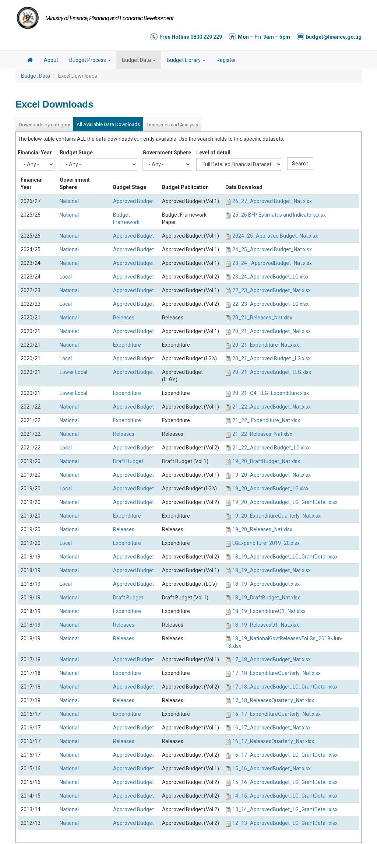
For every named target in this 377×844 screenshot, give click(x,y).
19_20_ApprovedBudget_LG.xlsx (270, 488)
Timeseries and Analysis (172, 124)
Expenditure (127, 345)
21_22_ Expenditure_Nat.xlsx (266, 420)
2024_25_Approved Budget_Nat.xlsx (275, 236)
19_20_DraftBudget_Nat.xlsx (266, 461)
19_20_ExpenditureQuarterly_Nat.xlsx (276, 516)
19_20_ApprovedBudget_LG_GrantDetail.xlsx (285, 502)
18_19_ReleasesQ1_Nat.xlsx (265, 625)
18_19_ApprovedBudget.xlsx (266, 584)
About (51, 60)
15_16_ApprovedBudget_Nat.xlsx (271, 768)
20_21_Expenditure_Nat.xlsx (265, 345)
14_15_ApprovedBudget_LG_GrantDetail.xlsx (285, 796)
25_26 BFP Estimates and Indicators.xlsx (279, 215)
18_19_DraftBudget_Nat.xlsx (266, 597)
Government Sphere (166, 152)
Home (29, 61)
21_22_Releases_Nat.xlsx (262, 434)
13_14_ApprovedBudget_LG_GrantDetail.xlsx (285, 809)
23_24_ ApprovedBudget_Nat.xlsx (272, 263)
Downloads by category (44, 124)
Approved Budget (133, 201)
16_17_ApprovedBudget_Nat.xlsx (271, 728)
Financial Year (35, 152)
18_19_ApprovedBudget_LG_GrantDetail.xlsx (285, 557)
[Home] (27, 18)
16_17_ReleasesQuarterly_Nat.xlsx (273, 741)
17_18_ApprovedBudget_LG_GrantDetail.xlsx (285, 687)
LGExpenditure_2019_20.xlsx (266, 543)
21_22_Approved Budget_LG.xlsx (271, 448)
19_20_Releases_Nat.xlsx (262, 529)
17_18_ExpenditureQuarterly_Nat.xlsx (276, 673)
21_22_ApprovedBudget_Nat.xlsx (271, 407)
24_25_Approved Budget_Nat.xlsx (272, 249)
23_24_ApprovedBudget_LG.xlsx (270, 277)
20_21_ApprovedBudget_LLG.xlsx (271, 372)
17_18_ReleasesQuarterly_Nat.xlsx (273, 700)
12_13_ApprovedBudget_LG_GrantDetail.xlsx (285, 823)
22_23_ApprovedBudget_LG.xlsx (270, 304)
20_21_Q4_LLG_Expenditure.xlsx (270, 393)
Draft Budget (128, 461)
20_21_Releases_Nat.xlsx (262, 318)
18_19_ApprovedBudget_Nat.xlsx (271, 570)
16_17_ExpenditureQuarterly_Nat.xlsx (276, 714)
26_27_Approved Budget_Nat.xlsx (272, 201)
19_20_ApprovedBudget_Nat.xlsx (271, 475)
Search (300, 164)
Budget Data (137, 60)
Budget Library (184, 60)
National (69, 201)
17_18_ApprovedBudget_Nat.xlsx (271, 659)
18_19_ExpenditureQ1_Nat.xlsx (269, 611)
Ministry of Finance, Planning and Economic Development (109, 18)
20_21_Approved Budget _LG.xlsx (271, 358)
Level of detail (213, 152)
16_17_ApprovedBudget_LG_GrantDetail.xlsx (285, 755)
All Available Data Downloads (108, 124)
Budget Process (88, 60)
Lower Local (73, 372)
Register (226, 60)
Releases (123, 318)
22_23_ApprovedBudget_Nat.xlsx (271, 290)
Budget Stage (76, 152)
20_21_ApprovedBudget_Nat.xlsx (271, 331)
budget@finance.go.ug (334, 37)
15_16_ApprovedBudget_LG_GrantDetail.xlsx (285, 782)
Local (66, 277)
